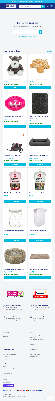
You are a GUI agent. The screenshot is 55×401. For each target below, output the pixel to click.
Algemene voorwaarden (9, 368)
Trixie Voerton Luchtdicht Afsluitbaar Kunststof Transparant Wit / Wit (38, 231)
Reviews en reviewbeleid (9, 373)
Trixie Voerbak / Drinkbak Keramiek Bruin (14, 269)
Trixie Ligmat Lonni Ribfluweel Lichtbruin (38, 269)
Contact (32, 344)
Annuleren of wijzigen (35, 335)
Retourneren (33, 337)
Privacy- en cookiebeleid (9, 371)
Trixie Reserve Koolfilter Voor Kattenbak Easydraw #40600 (38, 117)
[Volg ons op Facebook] (4, 382)
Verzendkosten (7, 356)
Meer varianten (15, 126)
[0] (51, 6)
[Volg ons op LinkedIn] (9, 382)
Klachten (32, 342)
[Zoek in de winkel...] (40, 32)
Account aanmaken (35, 354)
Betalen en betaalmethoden (10, 354)
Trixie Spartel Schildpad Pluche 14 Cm (38, 79)
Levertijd (5, 358)
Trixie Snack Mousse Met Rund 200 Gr (13, 192)
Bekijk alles (49, 51)
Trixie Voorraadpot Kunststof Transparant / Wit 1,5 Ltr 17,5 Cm (14, 231)
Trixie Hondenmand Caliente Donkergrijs (38, 155)
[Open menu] (3, 6)
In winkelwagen (15, 87)
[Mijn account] (48, 6)
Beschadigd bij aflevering (36, 339)
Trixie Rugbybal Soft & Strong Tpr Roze (13, 116)
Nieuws (5, 366)
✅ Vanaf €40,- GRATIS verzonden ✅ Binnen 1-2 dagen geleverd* (27, 1)
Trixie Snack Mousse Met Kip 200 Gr (37, 192)
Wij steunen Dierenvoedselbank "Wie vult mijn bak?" (13, 335)
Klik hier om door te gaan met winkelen (27, 36)
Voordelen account (35, 356)
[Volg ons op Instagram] (7, 382)
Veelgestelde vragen (35, 332)
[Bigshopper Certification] (40, 289)
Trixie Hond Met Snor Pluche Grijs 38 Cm (13, 79)
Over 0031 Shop (7, 332)
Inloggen (32, 351)
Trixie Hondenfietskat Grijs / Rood (12, 155)
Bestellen (5, 351)
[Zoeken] (43, 6)
